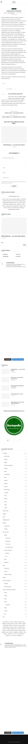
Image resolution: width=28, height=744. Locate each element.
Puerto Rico (16, 538)
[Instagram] (14, 737)
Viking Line (8, 635)
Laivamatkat (15, 526)
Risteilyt (15, 529)
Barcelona (11, 622)
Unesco (14, 633)
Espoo (12, 623)
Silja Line (11, 632)
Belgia (15, 462)
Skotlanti (21, 632)
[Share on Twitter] (19, 89)
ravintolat (16, 630)
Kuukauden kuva (21, 627)
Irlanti (15, 471)
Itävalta (15, 480)
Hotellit (10, 625)
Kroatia (15, 486)
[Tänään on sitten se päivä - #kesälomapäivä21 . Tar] (14, 306)
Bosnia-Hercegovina (15, 465)
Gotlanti (20, 623)
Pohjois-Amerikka (15, 550)
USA (16, 556)
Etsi (2, 242)
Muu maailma (15, 532)
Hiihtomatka (5, 625)
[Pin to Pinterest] (20, 89)
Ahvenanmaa (6, 622)
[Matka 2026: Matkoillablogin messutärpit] (5, 388)
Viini (15, 616)
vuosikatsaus (19, 635)
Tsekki (15, 507)
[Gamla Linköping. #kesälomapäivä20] (14, 320)
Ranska (15, 498)
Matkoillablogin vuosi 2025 (17, 393)
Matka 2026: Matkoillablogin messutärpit (17, 386)
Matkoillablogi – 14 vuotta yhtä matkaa (14, 145)
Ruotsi (15, 601)
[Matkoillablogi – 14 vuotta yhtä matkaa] (14, 134)
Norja (15, 598)
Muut (15, 565)
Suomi (15, 607)
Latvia (15, 592)
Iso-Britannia (15, 474)
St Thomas (16, 544)
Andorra (15, 459)
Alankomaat (15, 456)
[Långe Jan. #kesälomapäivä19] (14, 335)
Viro (15, 613)
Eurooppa (15, 453)
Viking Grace (21, 633)
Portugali (15, 492)
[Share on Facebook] (18, 89)
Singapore (15, 562)
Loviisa (4, 628)
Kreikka (15, 483)
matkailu (8, 628)
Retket (15, 577)
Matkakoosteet (15, 519)
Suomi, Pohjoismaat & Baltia (15, 589)
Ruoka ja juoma (15, 586)
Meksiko (16, 553)
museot (23, 628)
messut (19, 628)
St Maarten (16, 541)
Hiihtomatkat (15, 510)
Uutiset (15, 571)
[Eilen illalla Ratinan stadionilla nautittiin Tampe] (14, 291)
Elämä (3, 83)
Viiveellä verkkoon (15, 574)
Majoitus (15, 583)
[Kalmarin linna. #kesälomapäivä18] (14, 350)
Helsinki (24, 623)
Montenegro (15, 489)
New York (4, 630)
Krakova (15, 627)
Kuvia (15, 517)
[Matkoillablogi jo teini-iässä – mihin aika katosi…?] (5, 404)
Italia (15, 477)
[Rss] (16, 737)
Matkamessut (14, 628)
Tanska (15, 610)
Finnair (16, 623)
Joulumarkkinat (6, 627)
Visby (14, 635)
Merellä (15, 523)
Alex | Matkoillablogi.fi (10, 13)
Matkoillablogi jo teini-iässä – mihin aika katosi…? (17, 403)
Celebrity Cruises (21, 622)
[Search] (26, 2)
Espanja (15, 468)
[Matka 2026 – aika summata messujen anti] (5, 379)
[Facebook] (11, 737)
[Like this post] (16, 89)
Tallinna (5, 633)
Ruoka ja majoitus (15, 580)
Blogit (15, 622)
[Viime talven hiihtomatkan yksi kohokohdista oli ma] (14, 276)
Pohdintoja (15, 568)
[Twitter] (13, 737)
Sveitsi (15, 504)
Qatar (15, 559)
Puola (15, 495)
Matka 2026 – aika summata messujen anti (17, 378)
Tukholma (16, 604)
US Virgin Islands (16, 547)
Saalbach (4, 632)
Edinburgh (4, 623)
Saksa (15, 501)
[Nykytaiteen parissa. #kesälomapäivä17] (14, 706)
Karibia (15, 535)
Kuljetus (15, 513)
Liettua (15, 595)
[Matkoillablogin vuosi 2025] (5, 396)
